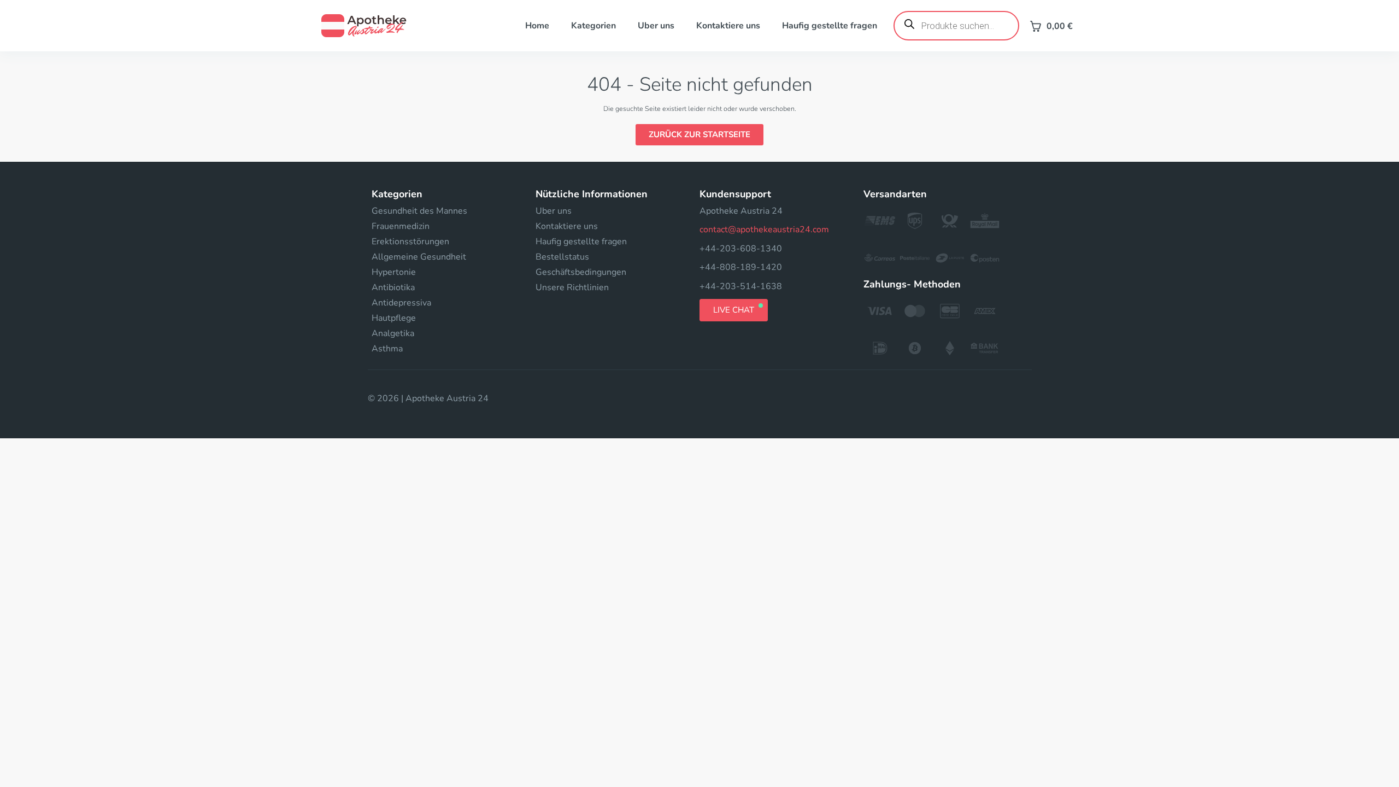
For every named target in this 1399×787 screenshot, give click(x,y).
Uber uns (656, 26)
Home (537, 26)
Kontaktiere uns (728, 26)
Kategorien (593, 26)
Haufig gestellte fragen (829, 26)
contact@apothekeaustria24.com (764, 230)
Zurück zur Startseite (699, 134)
